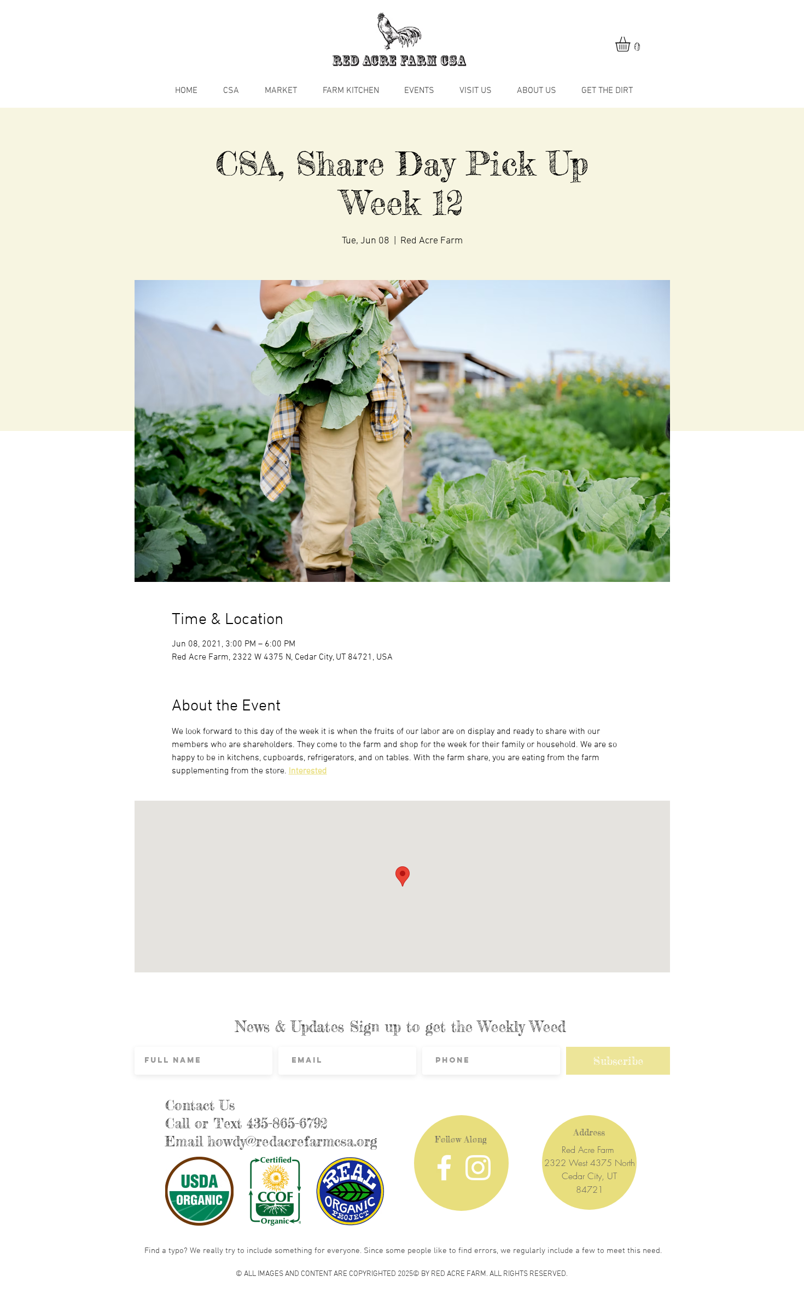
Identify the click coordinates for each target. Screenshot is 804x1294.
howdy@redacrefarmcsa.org (292, 1141)
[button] (631, 44)
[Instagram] (478, 1168)
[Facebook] (444, 1168)
